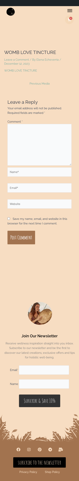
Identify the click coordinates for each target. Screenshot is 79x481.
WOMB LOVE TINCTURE (20, 70)
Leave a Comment (16, 59)
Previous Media (40, 83)
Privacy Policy (28, 472)
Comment (15, 121)
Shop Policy (52, 472)
